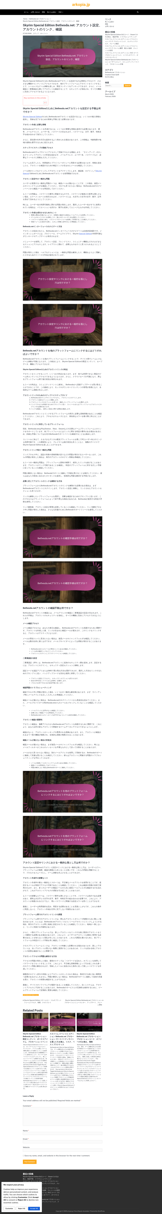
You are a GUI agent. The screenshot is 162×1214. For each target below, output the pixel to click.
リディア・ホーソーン (40, 33)
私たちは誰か (51, 12)
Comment (27, 1106)
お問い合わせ (35, 12)
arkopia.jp (81, 4)
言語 (60, 12)
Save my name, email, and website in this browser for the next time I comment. (57, 1156)
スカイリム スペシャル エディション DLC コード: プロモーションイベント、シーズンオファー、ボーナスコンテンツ (121, 55)
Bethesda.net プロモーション (31, 995)
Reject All (21, 1208)
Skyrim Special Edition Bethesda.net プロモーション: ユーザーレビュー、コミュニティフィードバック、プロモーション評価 (122, 62)
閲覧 (43, 12)
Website (26, 1147)
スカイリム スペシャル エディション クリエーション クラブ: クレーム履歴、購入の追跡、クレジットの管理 (121, 48)
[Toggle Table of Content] (44, 102)
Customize (9, 1208)
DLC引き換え (109, 77)
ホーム (26, 12)
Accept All (34, 1208)
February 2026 (110, 96)
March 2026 (109, 94)
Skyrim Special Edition (32, 117)
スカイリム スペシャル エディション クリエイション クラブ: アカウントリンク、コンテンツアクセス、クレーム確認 (121, 41)
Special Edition (85, 234)
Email (26, 1139)
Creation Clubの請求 (112, 75)
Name (26, 1131)
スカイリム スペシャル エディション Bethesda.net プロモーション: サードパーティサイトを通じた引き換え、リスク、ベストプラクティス (62, 1039)
